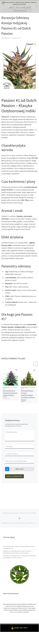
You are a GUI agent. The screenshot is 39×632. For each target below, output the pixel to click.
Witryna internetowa (16, 461)
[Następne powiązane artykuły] (35, 364)
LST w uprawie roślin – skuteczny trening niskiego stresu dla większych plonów (19, 547)
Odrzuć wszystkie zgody (22, 7)
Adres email (12, 454)
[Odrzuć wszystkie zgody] (37, 6)
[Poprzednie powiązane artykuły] (31, 364)
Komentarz (11, 432)
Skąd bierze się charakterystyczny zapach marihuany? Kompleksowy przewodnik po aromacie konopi (17, 552)
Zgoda (11, 7)
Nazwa (9, 446)
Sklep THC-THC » (21, 628)
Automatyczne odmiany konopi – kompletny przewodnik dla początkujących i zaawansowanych (19, 556)
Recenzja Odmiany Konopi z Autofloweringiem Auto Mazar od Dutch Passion (28, 395)
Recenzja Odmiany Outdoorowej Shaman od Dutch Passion (10, 393)
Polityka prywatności (19, 10)
